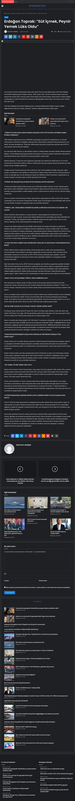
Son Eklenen (37, 601)
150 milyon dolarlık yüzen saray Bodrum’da (12, 511)
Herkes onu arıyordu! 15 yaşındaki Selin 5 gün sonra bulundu (59, 121)
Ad (5, 573)
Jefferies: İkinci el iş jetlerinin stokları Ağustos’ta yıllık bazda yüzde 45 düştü (29, 722)
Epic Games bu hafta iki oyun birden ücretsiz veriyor (33, 735)
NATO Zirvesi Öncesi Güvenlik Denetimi (37, 520)
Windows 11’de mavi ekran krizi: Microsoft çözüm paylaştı (35, 743)
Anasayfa (8, 13)
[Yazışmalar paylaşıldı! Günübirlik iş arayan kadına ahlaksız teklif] (9, 121)
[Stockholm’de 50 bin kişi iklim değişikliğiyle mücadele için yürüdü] (9, 716)
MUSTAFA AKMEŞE (13, 31)
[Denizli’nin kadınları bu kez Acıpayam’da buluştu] (9, 708)
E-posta (7, 580)
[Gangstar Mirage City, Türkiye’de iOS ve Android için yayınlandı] (9, 636)
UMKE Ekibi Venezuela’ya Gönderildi (16, 701)
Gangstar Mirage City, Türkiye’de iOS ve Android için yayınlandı (37, 634)
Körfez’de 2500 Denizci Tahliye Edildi (58, 532)
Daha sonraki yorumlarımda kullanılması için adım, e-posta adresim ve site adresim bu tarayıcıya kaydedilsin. (38, 587)
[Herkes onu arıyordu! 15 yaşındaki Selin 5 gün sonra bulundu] (44, 121)
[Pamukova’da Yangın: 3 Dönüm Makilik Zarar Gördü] (60, 502)
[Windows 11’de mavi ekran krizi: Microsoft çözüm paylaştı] (9, 745)
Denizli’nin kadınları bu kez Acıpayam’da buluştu (32, 706)
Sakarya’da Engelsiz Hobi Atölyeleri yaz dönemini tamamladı (32, 1)
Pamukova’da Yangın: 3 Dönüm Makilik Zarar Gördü (59, 511)
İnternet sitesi (43, 580)
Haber (13, 13)
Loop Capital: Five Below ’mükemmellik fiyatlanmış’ (21, 629)
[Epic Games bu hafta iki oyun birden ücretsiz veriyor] (9, 737)
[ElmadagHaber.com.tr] (37, 6)
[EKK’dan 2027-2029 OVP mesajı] (9, 729)
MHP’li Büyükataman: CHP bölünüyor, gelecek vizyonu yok (13, 533)
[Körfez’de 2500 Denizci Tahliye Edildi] (60, 524)
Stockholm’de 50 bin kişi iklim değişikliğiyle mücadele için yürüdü (37, 714)
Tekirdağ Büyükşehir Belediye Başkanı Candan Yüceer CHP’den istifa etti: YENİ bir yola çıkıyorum (36, 696)
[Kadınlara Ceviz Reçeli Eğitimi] (9, 677)
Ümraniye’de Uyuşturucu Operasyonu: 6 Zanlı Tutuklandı (35, 511)
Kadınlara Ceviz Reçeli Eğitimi (25, 675)
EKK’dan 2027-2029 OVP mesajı (26, 727)
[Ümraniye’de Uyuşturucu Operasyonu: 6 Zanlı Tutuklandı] (37, 502)
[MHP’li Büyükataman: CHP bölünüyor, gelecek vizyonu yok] (14, 524)
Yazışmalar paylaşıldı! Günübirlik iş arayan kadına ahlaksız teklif (25, 121)
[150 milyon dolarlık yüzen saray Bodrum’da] (14, 502)
